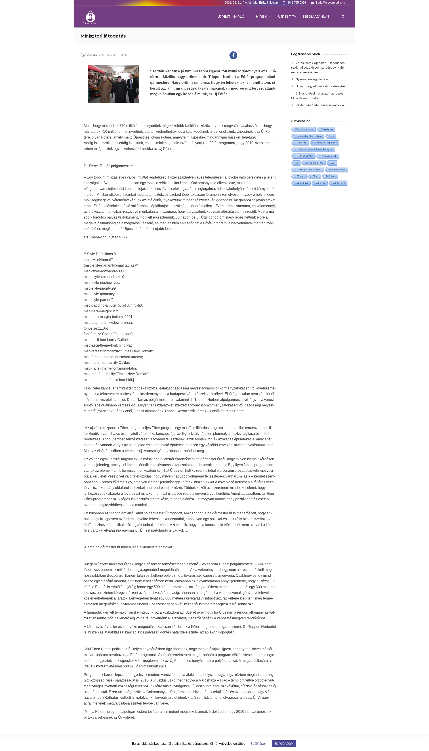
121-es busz (301, 183)
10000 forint (338, 183)
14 (296, 163)
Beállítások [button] (258, 743)
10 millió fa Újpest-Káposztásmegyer (314, 149)
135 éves (320, 183)
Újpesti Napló (230, 17)
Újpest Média (88, 55)
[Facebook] (233, 55)
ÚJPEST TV (287, 17)
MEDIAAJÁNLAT (316, 17)
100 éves (331, 176)
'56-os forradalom (304, 129)
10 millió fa (300, 142)
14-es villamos (314, 162)
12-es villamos (304, 155)
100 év (315, 176)
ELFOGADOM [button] (284, 743)
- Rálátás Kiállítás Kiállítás (308, 136)
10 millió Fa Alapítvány (325, 142)
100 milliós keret (337, 169)
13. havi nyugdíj (328, 156)
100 (332, 163)
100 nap (299, 176)
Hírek (261, 17)
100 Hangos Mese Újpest (308, 169)
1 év (331, 136)
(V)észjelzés (327, 129)
